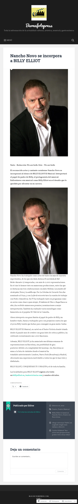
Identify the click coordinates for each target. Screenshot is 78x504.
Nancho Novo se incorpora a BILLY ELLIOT (36, 58)
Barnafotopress (39, 25)
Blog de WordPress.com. (39, 496)
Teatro (54, 409)
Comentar (60, 471)
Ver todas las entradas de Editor (28, 412)
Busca (72, 40)
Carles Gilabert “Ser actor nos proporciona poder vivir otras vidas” (61, 432)
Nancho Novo (57, 415)
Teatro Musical (64, 409)
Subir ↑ (39, 499)
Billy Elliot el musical (60, 413)
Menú (9, 40)
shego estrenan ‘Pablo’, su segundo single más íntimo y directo (62, 425)
